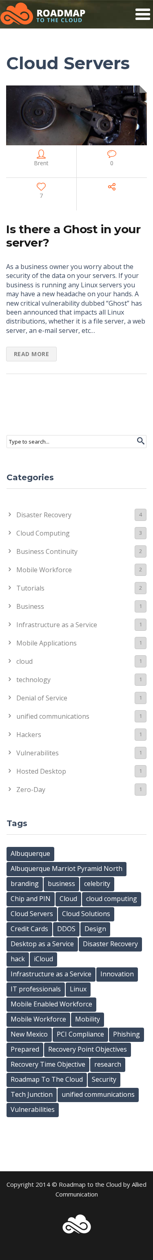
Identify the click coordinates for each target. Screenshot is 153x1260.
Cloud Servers (32, 913)
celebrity (97, 883)
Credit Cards (29, 928)
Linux (78, 988)
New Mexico (29, 1034)
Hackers (79, 734)
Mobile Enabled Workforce (51, 1004)
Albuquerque (30, 853)
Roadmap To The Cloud (47, 1079)
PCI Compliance (80, 1034)
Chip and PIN (31, 898)
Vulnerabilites (79, 752)
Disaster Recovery (79, 514)
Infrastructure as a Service (79, 624)
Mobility (87, 1019)
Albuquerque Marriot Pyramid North (66, 868)
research (107, 1064)
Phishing (126, 1034)
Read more (31, 354)
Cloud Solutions (86, 913)
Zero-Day (79, 789)
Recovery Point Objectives (87, 1049)
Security (104, 1079)
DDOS (66, 928)
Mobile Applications (79, 643)
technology (79, 679)
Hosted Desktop (79, 771)
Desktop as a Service (42, 943)
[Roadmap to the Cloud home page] (43, 14)
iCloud (43, 958)
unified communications (79, 716)
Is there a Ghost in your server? (73, 236)
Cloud (68, 898)
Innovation (117, 973)
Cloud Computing (79, 533)
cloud (79, 661)
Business (79, 606)
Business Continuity (79, 551)
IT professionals (36, 988)
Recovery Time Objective (48, 1064)
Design (95, 928)
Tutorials (79, 588)
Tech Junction (32, 1094)
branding (25, 883)
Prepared (25, 1049)
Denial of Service (79, 697)
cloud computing (111, 898)
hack (18, 958)
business (61, 883)
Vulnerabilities (33, 1109)
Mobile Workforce (79, 569)
